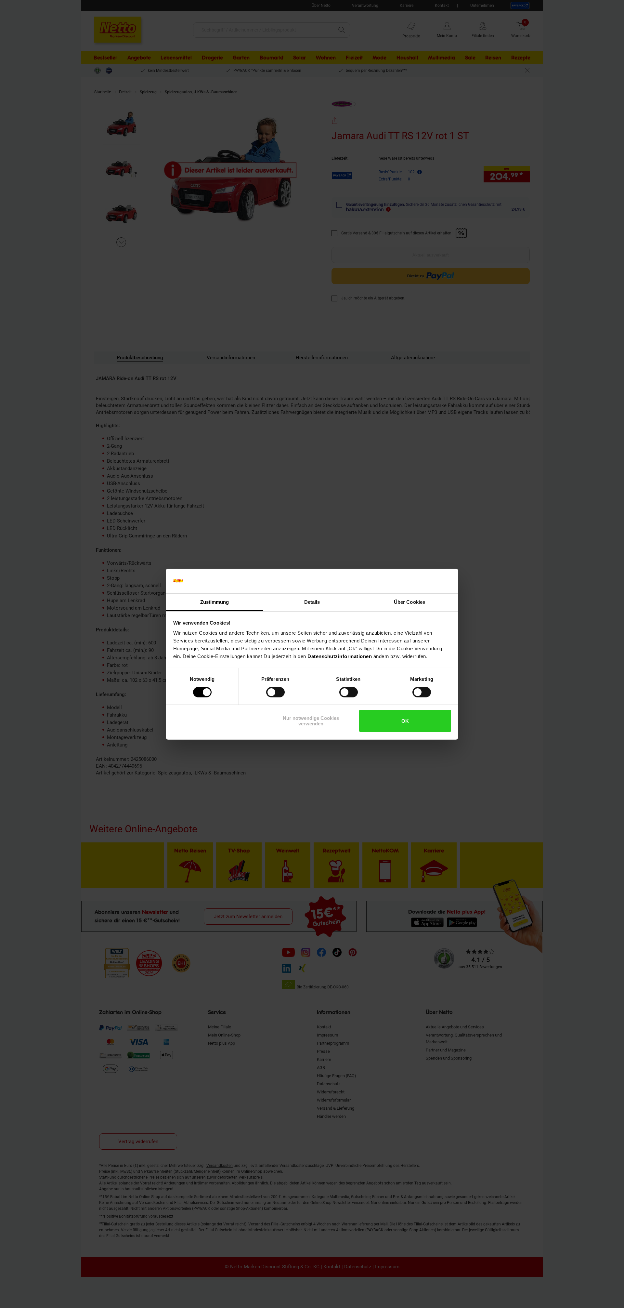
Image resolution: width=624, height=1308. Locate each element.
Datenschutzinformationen (339, 656)
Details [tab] (312, 602)
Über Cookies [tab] (409, 602)
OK (405, 721)
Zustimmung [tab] (214, 602)
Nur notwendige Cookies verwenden (311, 720)
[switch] (275, 692)
